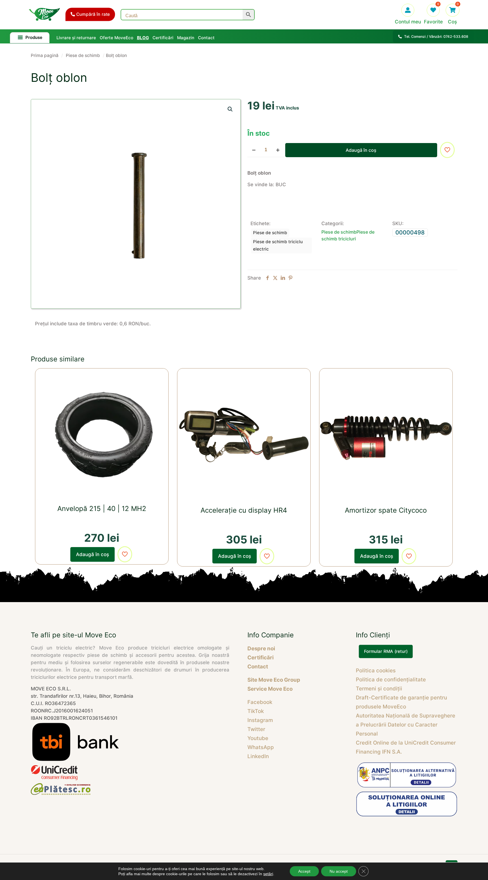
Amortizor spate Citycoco (386, 510)
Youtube (257, 738)
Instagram (260, 720)
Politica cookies (376, 670)
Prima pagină (44, 55)
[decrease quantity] (254, 150)
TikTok (255, 711)
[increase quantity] (278, 150)
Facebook (259, 702)
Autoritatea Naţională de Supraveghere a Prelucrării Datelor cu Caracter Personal (405, 724)
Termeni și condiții (379, 688)
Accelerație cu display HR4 (244, 510)
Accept (304, 871)
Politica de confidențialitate (391, 679)
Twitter (256, 729)
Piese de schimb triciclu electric (278, 245)
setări (268, 874)
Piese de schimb (83, 55)
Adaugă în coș (361, 150)
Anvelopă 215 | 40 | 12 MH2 (101, 508)
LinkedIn (258, 756)
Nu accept (339, 871)
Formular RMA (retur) (386, 651)
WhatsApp (260, 747)
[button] (230, 109)
